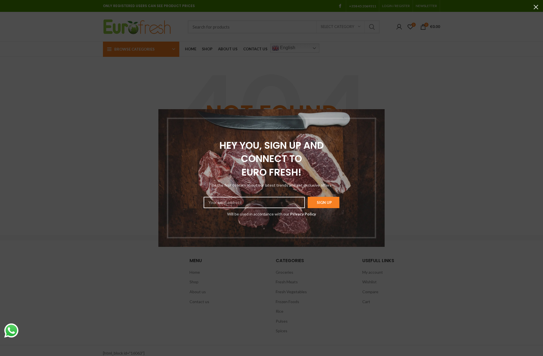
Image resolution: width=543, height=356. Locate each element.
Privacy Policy (303, 214)
